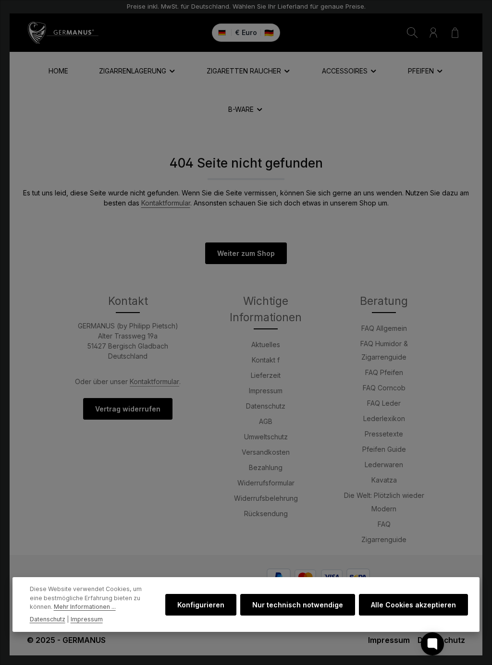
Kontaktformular (165, 203)
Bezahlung (266, 467)
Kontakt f (266, 360)
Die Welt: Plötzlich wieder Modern (384, 502)
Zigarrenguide (383, 539)
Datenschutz (265, 406)
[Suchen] (412, 32)
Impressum (266, 391)
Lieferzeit (266, 375)
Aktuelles (265, 344)
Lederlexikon (384, 418)
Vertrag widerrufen (127, 409)
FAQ (384, 524)
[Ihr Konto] (433, 32)
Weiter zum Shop (246, 253)
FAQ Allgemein (384, 328)
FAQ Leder (384, 403)
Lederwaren (384, 464)
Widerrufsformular (266, 483)
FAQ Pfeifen (384, 372)
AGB (265, 421)
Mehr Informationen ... (85, 606)
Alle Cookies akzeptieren (413, 605)
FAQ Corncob (384, 388)
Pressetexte (384, 434)
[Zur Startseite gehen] (63, 32)
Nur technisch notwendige (297, 605)
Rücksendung (266, 513)
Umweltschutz (266, 437)
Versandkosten (266, 452)
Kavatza (384, 480)
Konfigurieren (200, 605)
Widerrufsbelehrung (266, 498)
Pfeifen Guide (384, 449)
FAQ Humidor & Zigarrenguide (384, 350)
